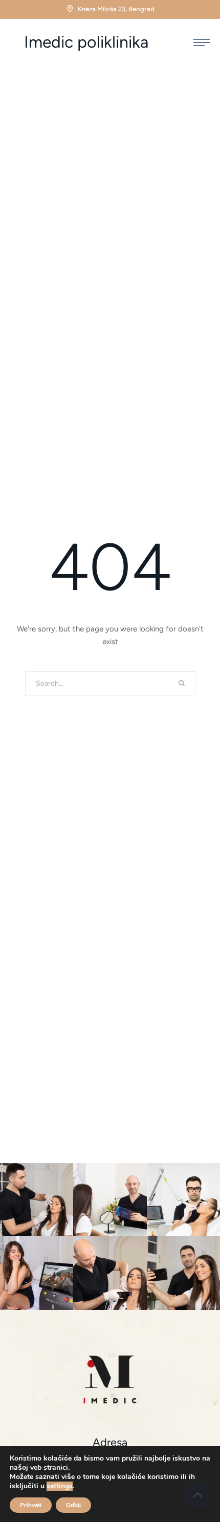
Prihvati (30, 1505)
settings (60, 1486)
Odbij (73, 1505)
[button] (201, 42)
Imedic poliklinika (86, 42)
